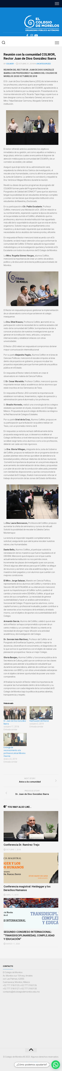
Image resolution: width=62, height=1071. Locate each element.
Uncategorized (43, 64)
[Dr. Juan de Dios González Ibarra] (15, 712)
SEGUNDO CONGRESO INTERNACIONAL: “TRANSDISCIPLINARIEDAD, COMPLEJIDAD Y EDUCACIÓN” (29, 935)
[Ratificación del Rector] (41, 712)
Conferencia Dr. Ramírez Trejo (22, 844)
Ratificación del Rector (39, 721)
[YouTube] (35, 35)
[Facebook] (27, 35)
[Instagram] (31, 35)
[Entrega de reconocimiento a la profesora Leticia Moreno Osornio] (15, 739)
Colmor (10, 64)
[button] (55, 1064)
